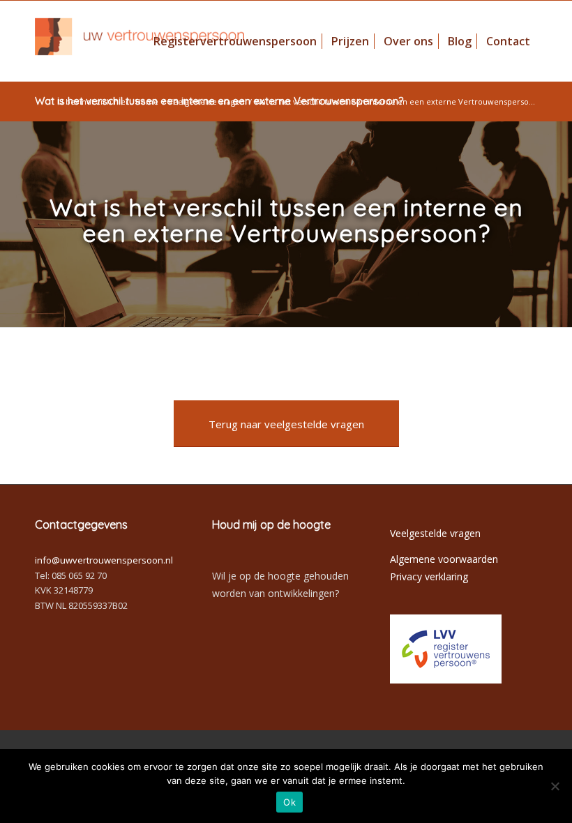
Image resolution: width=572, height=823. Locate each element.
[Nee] (555, 786)
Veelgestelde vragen (206, 101)
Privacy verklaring (429, 576)
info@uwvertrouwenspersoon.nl (104, 560)
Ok (289, 802)
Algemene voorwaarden (444, 559)
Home (146, 101)
